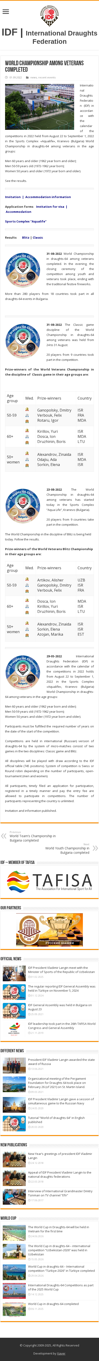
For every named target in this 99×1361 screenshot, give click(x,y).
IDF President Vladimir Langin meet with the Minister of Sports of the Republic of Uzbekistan (61, 970)
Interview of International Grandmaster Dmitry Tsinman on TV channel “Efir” (60, 1193)
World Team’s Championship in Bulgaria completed (33, 836)
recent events (46, 77)
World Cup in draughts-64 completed (53, 1304)
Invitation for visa (50, 207)
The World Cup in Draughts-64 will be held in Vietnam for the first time (58, 1229)
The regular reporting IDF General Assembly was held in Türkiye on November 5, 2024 (62, 988)
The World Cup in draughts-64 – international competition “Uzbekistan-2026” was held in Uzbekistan (59, 1250)
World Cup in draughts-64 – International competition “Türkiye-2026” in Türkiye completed (61, 1268)
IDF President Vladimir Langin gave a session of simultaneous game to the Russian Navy (61, 1101)
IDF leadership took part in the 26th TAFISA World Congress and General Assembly (62, 1026)
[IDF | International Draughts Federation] (49, 15)
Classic (38, 237)
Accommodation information (48, 197)
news (33, 77)
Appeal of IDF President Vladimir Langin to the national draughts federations (59, 1174)
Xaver (61, 1353)
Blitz (25, 237)
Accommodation (18, 212)
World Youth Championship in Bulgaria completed (67, 848)
